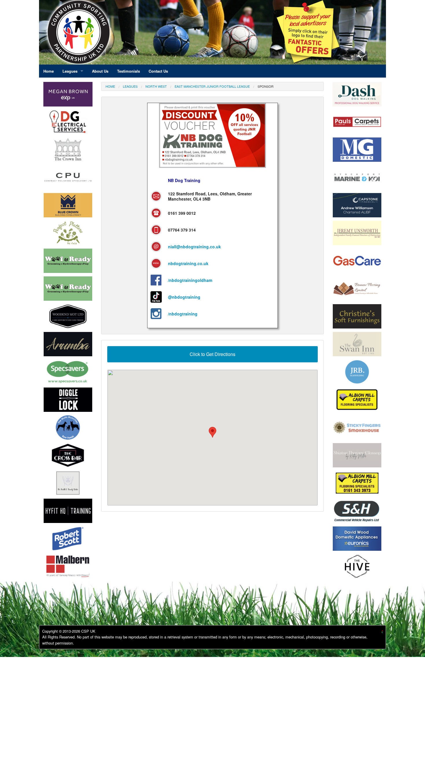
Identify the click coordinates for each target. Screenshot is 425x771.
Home (110, 86)
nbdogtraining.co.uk (188, 263)
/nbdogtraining (182, 314)
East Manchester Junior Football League (212, 86)
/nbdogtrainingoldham (190, 280)
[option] (68, 123)
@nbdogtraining (184, 297)
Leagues (130, 86)
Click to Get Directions (212, 354)
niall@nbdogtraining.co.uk (194, 246)
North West (156, 86)
